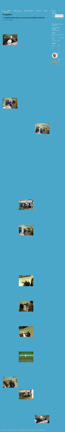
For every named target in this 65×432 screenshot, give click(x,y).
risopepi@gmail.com (21, 429)
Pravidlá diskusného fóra (55, 27)
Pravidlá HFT (54, 29)
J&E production (42, 429)
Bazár (45, 10)
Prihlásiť (58, 18)
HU (59, 40)
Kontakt (6, 11)
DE (57, 40)
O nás (3, 10)
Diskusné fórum (28, 10)
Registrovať (61, 18)
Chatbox (38, 10)
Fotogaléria (17, 10)
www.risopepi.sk (27, 429)
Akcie (9, 10)
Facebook (53, 10)
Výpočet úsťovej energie (55, 30)
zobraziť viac (62, 37)
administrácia (33, 429)
